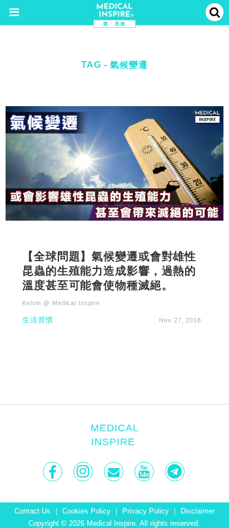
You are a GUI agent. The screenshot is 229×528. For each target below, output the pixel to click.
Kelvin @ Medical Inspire (61, 303)
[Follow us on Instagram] (84, 471)
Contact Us (32, 511)
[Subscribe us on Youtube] (145, 471)
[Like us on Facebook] (53, 471)
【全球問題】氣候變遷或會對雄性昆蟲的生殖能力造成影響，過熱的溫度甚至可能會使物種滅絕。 (109, 270)
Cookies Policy (86, 511)
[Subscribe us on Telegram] (176, 471)
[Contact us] (115, 471)
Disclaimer (198, 511)
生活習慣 (37, 320)
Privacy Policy (145, 511)
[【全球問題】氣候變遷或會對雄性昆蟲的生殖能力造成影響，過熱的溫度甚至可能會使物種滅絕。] (114, 162)
